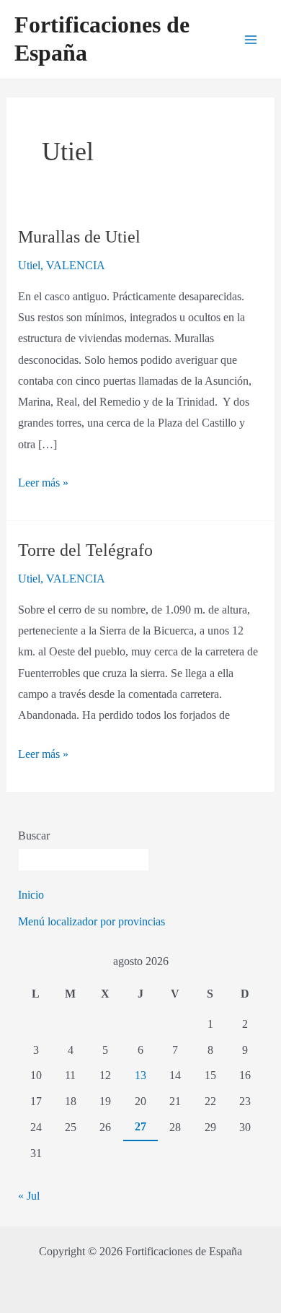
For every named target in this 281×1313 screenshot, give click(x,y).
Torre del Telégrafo (85, 550)
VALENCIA (75, 265)
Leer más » (43, 480)
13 (140, 1075)
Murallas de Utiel (79, 236)
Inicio (31, 895)
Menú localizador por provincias (91, 921)
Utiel (29, 265)
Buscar (34, 835)
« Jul (29, 1196)
